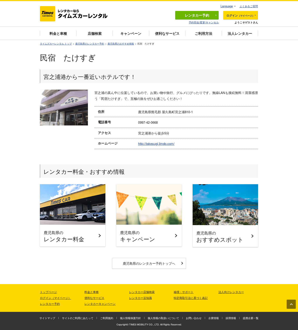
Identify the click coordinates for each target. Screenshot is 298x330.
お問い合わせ (194, 318)
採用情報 (231, 318)
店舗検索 (95, 33)
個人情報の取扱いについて (163, 318)
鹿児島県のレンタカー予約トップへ (149, 263)
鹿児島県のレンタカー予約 (89, 43)
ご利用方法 (203, 33)
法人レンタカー (240, 33)
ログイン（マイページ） (55, 298)
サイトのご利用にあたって (77, 318)
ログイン (240, 15)
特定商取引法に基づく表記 (191, 298)
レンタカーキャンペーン (100, 304)
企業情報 (213, 318)
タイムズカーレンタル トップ (56, 43)
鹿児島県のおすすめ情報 (121, 43)
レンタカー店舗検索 (142, 292)
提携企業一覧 (251, 318)
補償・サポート (184, 292)
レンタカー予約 (50, 304)
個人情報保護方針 (130, 318)
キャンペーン (130, 33)
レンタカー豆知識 (140, 298)
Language (227, 6)
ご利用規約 (106, 318)
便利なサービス (167, 33)
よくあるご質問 (249, 6)
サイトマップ (47, 318)
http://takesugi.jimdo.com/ (156, 143)
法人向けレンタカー (231, 292)
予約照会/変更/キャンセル (204, 22)
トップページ (48, 292)
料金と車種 (58, 33)
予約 (197, 15)
